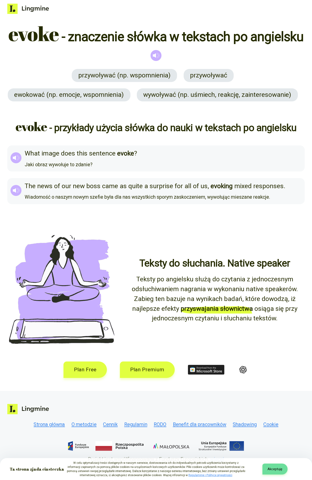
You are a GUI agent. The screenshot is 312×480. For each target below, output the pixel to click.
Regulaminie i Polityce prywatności (210, 475)
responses (268, 186)
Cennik (110, 424)
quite (135, 186)
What (32, 153)
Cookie (270, 424)
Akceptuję (274, 469)
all (188, 186)
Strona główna (49, 424)
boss (93, 186)
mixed (243, 186)
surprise (161, 186)
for (179, 186)
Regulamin (135, 424)
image (50, 153)
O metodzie (84, 424)
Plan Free (85, 370)
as (123, 186)
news (45, 186)
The (30, 186)
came (110, 186)
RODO (160, 424)
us (204, 186)
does (68, 153)
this (82, 153)
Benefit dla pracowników (199, 424)
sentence (102, 153)
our (66, 186)
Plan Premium (147, 370)
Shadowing (245, 424)
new (79, 186)
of (57, 186)
